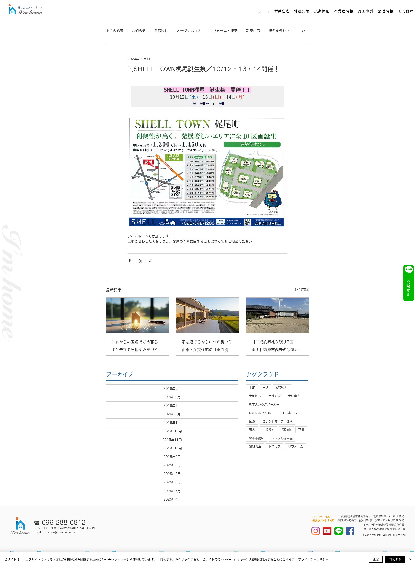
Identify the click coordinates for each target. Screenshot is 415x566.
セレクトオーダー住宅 (277, 421)
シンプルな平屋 (282, 438)
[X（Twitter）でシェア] (140, 261)
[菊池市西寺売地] (277, 315)
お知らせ (139, 30)
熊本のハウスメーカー (264, 404)
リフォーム (295, 446)
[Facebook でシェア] (130, 261)
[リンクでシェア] (151, 261)
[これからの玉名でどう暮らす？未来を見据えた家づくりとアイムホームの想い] (137, 315)
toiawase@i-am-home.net (59, 532)
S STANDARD (260, 412)
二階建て (268, 429)
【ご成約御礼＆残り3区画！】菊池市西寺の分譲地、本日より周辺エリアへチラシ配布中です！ (277, 347)
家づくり (282, 387)
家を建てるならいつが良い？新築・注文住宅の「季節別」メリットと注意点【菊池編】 (207, 347)
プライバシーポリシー (313, 559)
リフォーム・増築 (223, 30)
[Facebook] (350, 531)
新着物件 (161, 30)
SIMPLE (255, 446)
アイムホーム (288, 412)
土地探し (255, 395)
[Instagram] (315, 531)
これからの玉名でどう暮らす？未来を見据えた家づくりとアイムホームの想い (136, 347)
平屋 (301, 429)
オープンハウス (189, 30)
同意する (395, 559)
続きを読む (277, 30)
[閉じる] (409, 559)
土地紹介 (274, 395)
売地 (265, 387)
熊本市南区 (256, 438)
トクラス (274, 446)
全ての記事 (114, 30)
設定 (376, 559)
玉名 (252, 429)
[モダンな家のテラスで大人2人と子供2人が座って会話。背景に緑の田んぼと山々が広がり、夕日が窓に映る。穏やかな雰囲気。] (207, 315)
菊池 (252, 421)
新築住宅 (253, 30)
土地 (252, 387)
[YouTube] (327, 531)
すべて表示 (301, 289)
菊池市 (286, 429)
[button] (304, 30)
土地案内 (294, 395)
